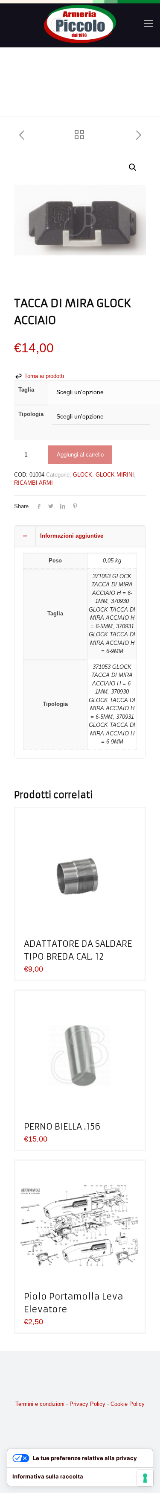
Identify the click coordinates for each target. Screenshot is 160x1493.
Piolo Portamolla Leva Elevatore (73, 1302)
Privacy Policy (87, 1404)
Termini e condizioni (39, 1404)
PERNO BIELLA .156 (62, 1126)
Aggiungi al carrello (80, 454)
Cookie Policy (128, 1404)
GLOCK (82, 474)
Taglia (26, 389)
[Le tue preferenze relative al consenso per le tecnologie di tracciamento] (145, 1478)
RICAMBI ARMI (33, 483)
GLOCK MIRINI (115, 474)
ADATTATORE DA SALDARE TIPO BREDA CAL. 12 (78, 950)
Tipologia (31, 414)
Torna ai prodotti (43, 376)
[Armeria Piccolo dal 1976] (80, 23)
